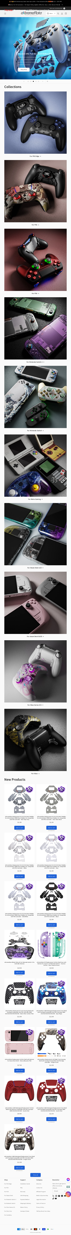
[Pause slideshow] (47, 81)
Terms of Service (40, 1203)
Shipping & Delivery (25, 1203)
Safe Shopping (24, 1195)
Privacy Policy (40, 1207)
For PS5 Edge (34, 156)
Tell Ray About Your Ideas (43, 1211)
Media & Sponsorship (42, 1195)
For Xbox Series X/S (34, 705)
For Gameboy (8, 1215)
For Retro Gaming (34, 499)
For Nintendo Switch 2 (35, 362)
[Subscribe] (65, 1191)
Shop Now (24, 69)
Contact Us (39, 1187)
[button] (68, 1194)
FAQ (21, 1187)
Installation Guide (25, 1184)
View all (35, 1175)
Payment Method (24, 1199)
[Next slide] (43, 81)
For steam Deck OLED (34, 636)
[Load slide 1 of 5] (28, 81)
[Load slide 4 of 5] (36, 81)
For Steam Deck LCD (34, 568)
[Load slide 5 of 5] (38, 81)
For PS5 (34, 225)
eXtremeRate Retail (37, 1232)
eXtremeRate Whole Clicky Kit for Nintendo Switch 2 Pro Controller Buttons (19, 963)
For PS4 (34, 293)
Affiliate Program (41, 1191)
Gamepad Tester (24, 1211)
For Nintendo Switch (34, 431)
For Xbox (34, 774)
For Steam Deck (8, 1195)
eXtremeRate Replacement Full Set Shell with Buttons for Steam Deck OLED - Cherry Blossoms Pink (19, 1060)
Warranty (22, 1191)
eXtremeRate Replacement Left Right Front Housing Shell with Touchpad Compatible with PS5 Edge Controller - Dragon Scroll (51, 1061)
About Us (38, 1184)
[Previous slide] (24, 81)
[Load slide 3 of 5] (33, 81)
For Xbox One (8, 1211)
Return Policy (24, 1207)
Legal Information (41, 1199)
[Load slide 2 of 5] (30, 81)
